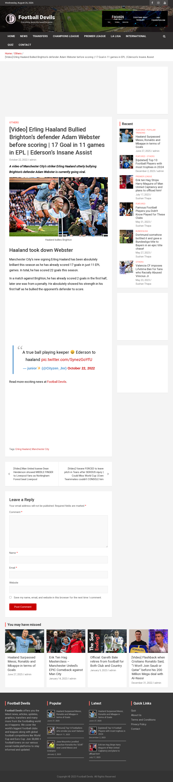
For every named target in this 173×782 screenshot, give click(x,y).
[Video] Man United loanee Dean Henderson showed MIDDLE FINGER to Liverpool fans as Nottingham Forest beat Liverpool (33, 474)
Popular (151, 130)
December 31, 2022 (142, 682)
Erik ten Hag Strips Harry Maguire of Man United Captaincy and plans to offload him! (149, 185)
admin (33, 159)
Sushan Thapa (143, 198)
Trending (140, 133)
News (24, 36)
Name (13, 552)
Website (13, 582)
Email (13, 567)
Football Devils (56, 381)
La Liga (116, 36)
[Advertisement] (58, 91)
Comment (15, 512)
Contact (25, 44)
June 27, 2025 (143, 151)
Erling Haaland (23, 449)
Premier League (95, 36)
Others (14, 122)
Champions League (66, 36)
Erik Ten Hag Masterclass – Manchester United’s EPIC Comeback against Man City (66, 665)
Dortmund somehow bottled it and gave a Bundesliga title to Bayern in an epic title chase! (149, 241)
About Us (136, 715)
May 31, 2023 (143, 222)
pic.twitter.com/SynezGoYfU (66, 359)
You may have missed (24, 625)
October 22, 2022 (18, 159)
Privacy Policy (138, 724)
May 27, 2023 (143, 252)
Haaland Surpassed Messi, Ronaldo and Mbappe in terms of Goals (148, 142)
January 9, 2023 (98, 670)
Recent (127, 124)
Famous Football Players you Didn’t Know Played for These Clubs (150, 212)
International (136, 36)
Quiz (11, 44)
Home (11, 36)
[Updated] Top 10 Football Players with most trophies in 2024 (150, 163)
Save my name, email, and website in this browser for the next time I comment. (58, 597)
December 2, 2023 (145, 171)
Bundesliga (142, 231)
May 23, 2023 (143, 280)
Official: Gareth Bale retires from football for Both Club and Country (107, 661)
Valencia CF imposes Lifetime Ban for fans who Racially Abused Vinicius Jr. (149, 271)
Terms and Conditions (143, 719)
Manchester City (40, 449)
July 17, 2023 (143, 194)
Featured (140, 130)
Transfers (40, 36)
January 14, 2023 (58, 678)
